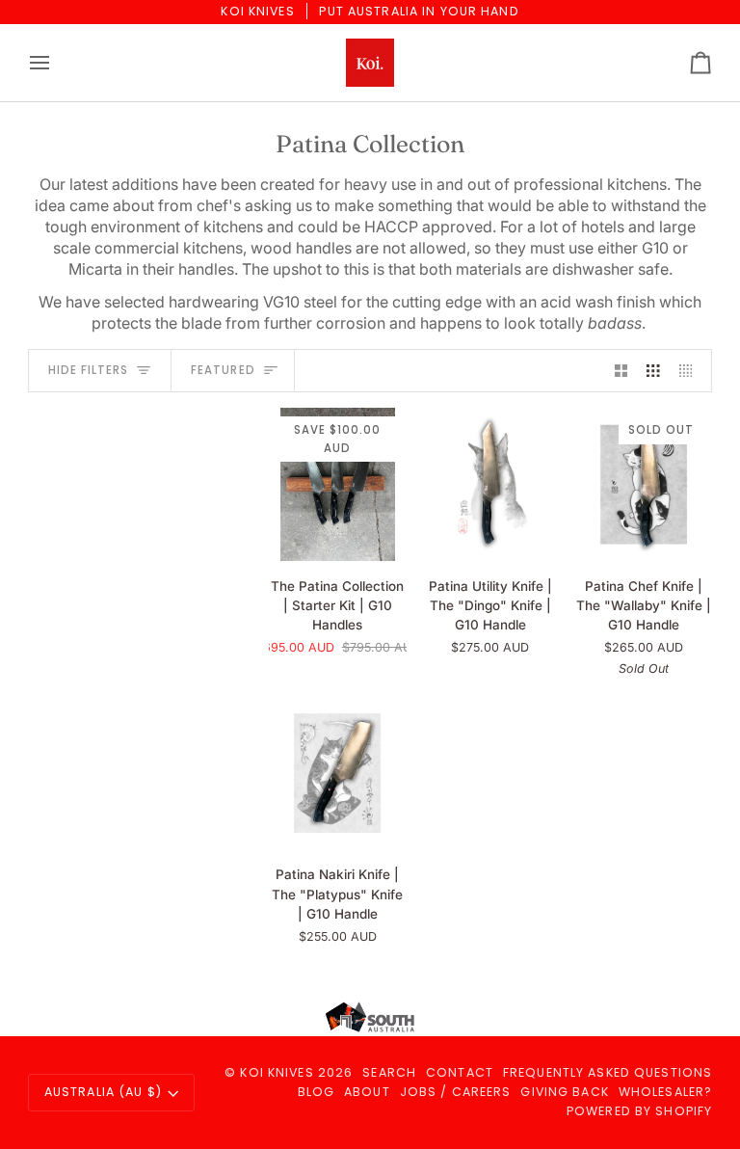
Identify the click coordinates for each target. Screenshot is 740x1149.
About (367, 1091)
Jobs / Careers (456, 1091)
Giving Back (564, 1091)
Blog (316, 1091)
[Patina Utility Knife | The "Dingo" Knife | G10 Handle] (491, 484)
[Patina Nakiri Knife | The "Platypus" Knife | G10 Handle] (338, 773)
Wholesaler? (665, 1091)
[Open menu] (57, 62)
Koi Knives (276, 1072)
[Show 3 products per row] (653, 370)
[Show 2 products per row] (621, 370)
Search (389, 1072)
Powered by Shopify (639, 1111)
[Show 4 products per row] (691, 370)
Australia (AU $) (103, 1091)
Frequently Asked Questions (607, 1072)
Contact (459, 1072)
